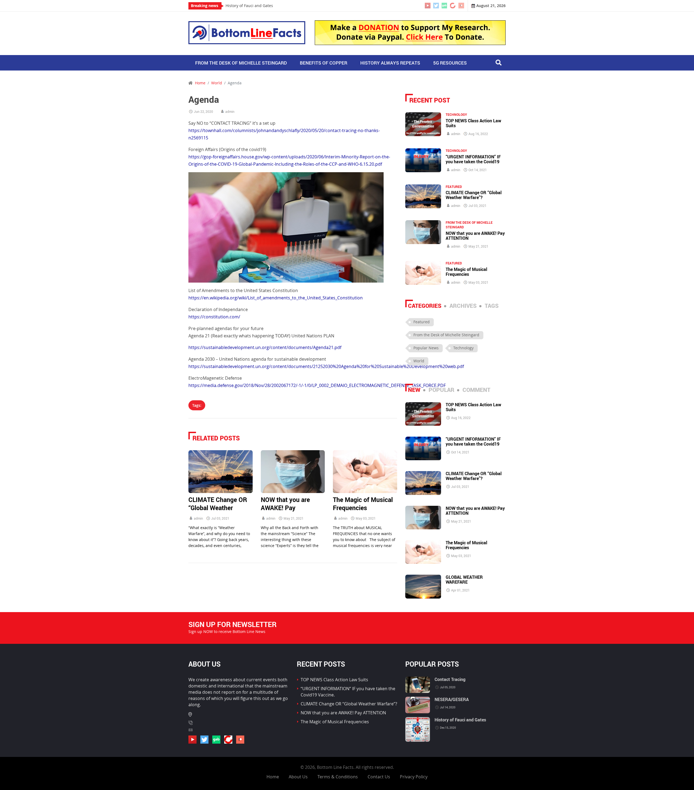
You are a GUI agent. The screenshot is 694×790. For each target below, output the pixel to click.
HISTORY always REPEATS (390, 63)
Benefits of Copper (323, 63)
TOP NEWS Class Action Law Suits (473, 123)
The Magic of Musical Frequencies (363, 503)
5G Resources (450, 63)
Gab (444, 5)
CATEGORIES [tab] (424, 305)
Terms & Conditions (337, 777)
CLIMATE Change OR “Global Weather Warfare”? (217, 507)
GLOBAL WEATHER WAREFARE (464, 579)
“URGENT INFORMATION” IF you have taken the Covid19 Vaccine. (473, 161)
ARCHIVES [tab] (463, 305)
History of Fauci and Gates (249, 6)
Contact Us (379, 777)
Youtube (427, 5)
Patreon (461, 5)
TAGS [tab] (492, 305)
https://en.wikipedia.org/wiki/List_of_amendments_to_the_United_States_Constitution (275, 298)
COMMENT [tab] (476, 390)
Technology (456, 114)
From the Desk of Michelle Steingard (241, 63)
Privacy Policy (414, 777)
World (216, 83)
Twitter (436, 5)
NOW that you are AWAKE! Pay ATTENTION (285, 507)
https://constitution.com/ (214, 317)
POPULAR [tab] (441, 390)
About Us (298, 777)
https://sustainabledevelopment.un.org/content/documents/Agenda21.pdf (264, 347)
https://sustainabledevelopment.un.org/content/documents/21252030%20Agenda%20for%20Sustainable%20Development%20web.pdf (326, 366)
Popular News (426, 347)
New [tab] (414, 390)
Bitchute (453, 5)
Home (272, 777)
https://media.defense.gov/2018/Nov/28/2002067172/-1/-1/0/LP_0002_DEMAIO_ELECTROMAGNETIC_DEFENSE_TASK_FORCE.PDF (317, 385)
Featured (454, 186)
